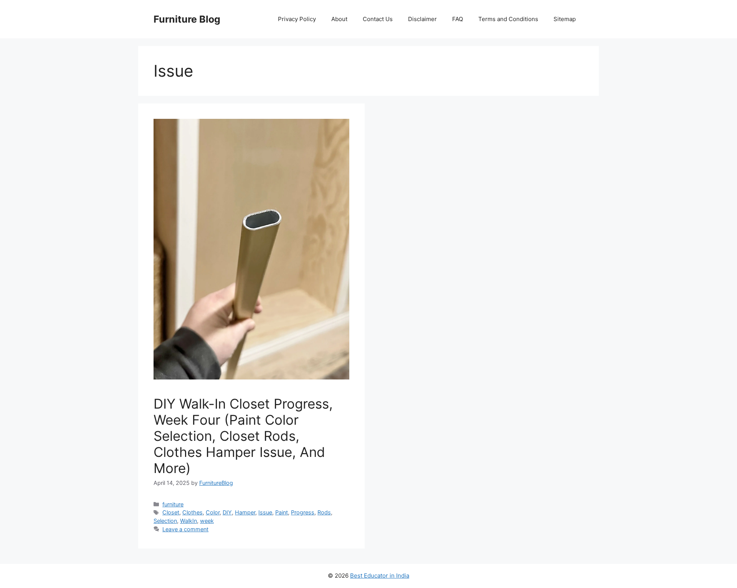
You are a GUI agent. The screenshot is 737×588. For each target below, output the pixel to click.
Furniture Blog (187, 19)
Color (213, 512)
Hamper (245, 512)
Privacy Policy (297, 19)
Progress (302, 512)
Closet (170, 512)
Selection (165, 520)
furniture (172, 504)
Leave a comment (185, 529)
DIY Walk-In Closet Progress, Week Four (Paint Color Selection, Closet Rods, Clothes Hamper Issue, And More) (243, 436)
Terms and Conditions (508, 19)
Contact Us (378, 19)
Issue (265, 512)
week (207, 520)
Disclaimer (422, 19)
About (339, 19)
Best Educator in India (379, 575)
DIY (227, 512)
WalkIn (188, 520)
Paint (281, 512)
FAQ (457, 19)
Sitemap (565, 19)
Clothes (192, 512)
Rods (324, 512)
